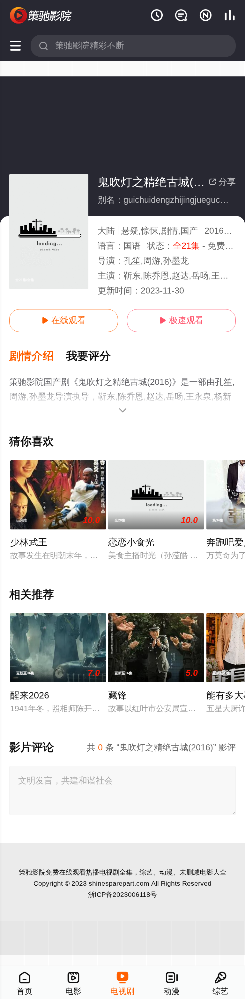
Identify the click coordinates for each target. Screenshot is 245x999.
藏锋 (117, 695)
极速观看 (181, 320)
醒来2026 (29, 695)
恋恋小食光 (131, 542)
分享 (222, 182)
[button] (37, 356)
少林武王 (28, 542)
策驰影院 (32, 872)
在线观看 (63, 320)
